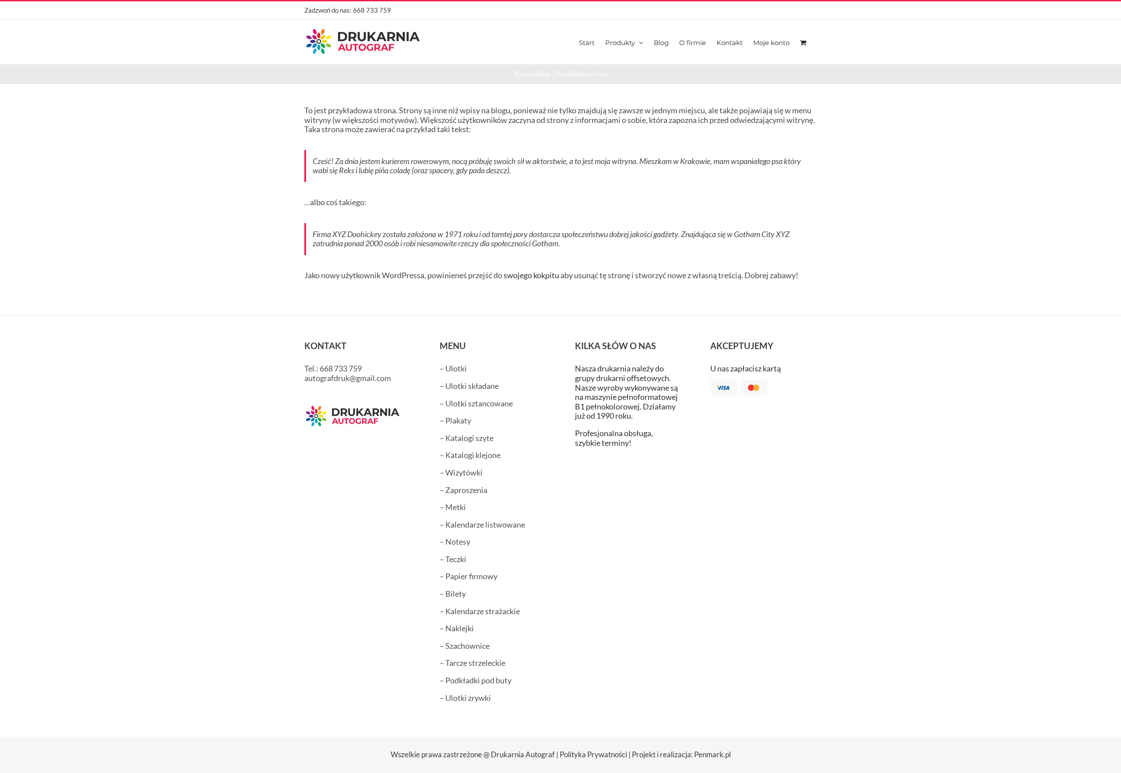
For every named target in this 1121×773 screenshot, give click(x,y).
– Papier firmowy (468, 576)
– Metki (453, 507)
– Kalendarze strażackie (480, 611)
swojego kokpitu (531, 275)
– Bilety (453, 593)
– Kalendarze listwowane (482, 524)
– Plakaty (455, 420)
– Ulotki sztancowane (476, 403)
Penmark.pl (712, 754)
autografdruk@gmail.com (347, 378)
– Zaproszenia (463, 490)
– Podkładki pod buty (475, 680)
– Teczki (453, 559)
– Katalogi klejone (470, 455)
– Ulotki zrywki (465, 698)
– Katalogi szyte (467, 438)
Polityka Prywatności (593, 754)
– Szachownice (465, 646)
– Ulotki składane (469, 386)
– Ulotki (453, 368)
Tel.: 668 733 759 (333, 368)
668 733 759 (372, 10)
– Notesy (455, 541)
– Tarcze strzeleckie (472, 663)
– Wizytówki (461, 472)
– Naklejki (457, 628)
